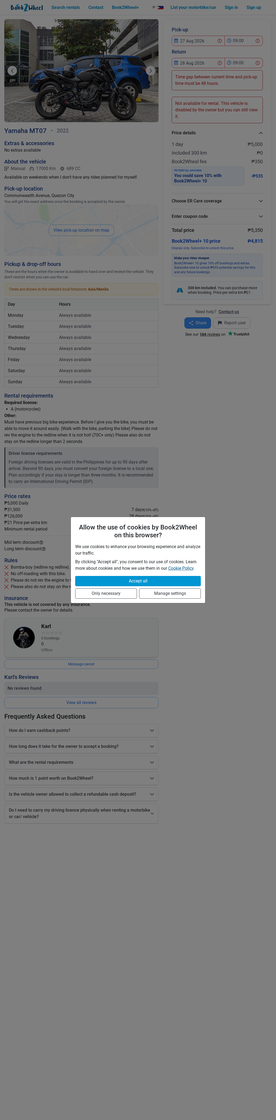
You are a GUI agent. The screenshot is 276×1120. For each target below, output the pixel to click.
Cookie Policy (181, 568)
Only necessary (106, 593)
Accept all (138, 581)
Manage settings (170, 593)
